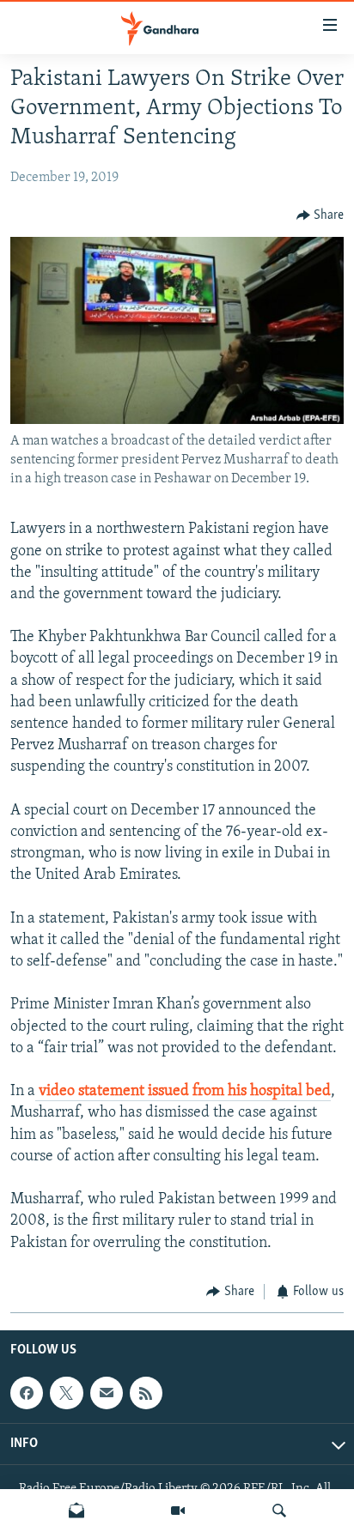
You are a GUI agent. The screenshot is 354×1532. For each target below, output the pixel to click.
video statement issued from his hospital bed (183, 1091)
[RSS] (146, 1393)
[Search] (279, 1510)
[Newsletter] (76, 1510)
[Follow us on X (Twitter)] (66, 1393)
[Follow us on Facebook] (26, 1393)
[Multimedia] (178, 1510)
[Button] (320, 215)
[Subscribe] (106, 1393)
